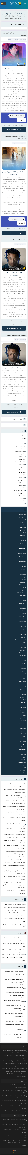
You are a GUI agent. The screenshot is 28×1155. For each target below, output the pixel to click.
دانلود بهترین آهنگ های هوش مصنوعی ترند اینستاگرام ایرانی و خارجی (13, 950)
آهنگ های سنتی (22, 470)
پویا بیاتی (23, 726)
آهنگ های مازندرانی (21, 457)
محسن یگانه (22, 707)
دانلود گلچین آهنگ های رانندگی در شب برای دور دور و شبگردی (14, 925)
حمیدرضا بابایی (22, 634)
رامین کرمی (22, 629)
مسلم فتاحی (22, 595)
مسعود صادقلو (22, 561)
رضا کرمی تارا (22, 637)
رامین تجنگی (22, 546)
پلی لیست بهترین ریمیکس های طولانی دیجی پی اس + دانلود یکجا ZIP (14, 796)
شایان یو (23, 679)
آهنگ (24, 504)
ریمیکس (23, 441)
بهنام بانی (23, 613)
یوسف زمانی (22, 530)
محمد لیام (23, 645)
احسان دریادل (22, 687)
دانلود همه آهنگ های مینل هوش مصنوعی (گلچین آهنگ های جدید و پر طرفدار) (13, 939)
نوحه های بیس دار (21, 436)
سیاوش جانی (22, 734)
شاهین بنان (22, 760)
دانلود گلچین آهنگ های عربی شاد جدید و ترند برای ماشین (14, 919)
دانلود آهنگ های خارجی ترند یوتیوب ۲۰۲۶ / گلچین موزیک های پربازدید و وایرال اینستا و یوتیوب (15, 835)
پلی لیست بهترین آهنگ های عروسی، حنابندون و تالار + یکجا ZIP (14, 818)
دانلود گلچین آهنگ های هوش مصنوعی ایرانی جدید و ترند (14, 944)
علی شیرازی (22, 627)
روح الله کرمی (22, 616)
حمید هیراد (22, 567)
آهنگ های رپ (22, 475)
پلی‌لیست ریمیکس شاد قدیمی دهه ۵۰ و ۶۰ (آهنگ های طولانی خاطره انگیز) (14, 886)
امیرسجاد (23, 666)
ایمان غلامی (23, 757)
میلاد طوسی (22, 773)
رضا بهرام (23, 577)
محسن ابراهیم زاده (21, 593)
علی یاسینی (22, 582)
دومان (23, 606)
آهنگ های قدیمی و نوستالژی (19, 462)
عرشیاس (23, 731)
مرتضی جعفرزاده (21, 553)
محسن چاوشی (22, 517)
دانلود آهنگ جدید (14, 1153)
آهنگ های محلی (22, 454)
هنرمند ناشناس (22, 514)
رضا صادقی (23, 540)
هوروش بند (22, 611)
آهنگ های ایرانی (22, 493)
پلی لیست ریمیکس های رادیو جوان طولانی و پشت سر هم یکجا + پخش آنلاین (13, 813)
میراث (23, 736)
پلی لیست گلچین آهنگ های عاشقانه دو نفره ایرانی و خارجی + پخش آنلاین (14, 846)
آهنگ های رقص (22, 472)
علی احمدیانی (22, 520)
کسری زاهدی (22, 598)
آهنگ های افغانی (21, 496)
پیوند (24, 767)
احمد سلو (23, 632)
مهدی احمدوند (22, 548)
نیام (24, 642)
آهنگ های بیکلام (21, 488)
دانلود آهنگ (20, 120)
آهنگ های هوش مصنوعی (20, 451)
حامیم (24, 564)
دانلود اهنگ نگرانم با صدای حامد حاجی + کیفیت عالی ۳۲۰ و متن (13, 1069)
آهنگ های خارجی (21, 477)
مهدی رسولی (22, 543)
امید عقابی (23, 668)
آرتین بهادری (22, 770)
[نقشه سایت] (15, 1150)
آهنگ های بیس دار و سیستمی (19, 490)
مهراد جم (23, 752)
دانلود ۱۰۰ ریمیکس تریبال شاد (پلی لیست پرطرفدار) (14, 882)
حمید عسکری (22, 580)
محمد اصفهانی (22, 684)
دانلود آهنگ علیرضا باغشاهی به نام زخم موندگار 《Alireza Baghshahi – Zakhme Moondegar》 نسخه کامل (14, 865)
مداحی (23, 438)
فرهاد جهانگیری (22, 600)
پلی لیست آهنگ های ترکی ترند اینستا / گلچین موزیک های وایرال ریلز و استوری (14, 790)
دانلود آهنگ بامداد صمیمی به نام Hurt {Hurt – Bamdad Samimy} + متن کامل (15, 1075)
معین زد (23, 572)
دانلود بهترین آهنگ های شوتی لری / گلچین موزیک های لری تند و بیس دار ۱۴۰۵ (14, 914)
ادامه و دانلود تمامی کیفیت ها (13, 129)
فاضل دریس (22, 739)
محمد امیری (22, 608)
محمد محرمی (22, 535)
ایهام (24, 715)
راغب (24, 587)
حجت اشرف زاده (22, 658)
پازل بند (23, 744)
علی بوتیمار (23, 647)
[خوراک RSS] (13, 1150)
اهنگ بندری (22, 449)
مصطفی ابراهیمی (21, 559)
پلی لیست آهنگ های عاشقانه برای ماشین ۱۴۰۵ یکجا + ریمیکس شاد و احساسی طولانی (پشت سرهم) (14, 908)
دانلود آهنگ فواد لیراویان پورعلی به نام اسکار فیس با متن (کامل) (14, 1057)
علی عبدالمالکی (22, 749)
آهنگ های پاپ (22, 485)
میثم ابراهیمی (22, 556)
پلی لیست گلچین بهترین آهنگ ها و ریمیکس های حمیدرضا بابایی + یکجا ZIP (15, 852)
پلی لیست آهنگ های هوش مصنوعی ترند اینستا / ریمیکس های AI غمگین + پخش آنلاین (15, 858)
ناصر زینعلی (22, 697)
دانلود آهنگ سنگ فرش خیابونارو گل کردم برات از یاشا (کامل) (13, 958)
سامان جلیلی (22, 551)
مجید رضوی (22, 522)
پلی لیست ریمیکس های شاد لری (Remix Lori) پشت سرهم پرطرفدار (14, 830)
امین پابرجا (23, 765)
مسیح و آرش (22, 741)
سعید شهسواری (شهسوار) (20, 640)
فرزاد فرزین (22, 624)
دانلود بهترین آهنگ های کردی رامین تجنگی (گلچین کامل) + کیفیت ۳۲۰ (14, 872)
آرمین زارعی (22, 650)
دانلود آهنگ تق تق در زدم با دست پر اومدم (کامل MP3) (13, 955)
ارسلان (23, 663)
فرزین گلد (23, 702)
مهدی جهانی (22, 728)
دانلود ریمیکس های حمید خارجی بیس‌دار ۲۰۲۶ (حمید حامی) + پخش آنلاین (14, 807)
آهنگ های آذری (22, 498)
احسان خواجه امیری (21, 653)
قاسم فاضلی (22, 754)
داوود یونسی (22, 747)
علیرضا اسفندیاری (21, 762)
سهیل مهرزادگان (21, 585)
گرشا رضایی (22, 569)
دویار (24, 700)
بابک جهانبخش (22, 723)
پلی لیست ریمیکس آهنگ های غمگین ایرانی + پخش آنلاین (14, 824)
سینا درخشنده (22, 676)
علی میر (23, 705)
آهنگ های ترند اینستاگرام (20, 480)
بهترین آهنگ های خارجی (18, 419)
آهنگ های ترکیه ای (21, 483)
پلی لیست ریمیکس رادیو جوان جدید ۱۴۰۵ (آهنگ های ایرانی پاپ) (14, 877)
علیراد (23, 661)
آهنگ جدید (22, 501)
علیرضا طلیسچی (22, 621)
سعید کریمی (22, 721)
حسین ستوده (22, 671)
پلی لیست (23, 444)
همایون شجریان (22, 681)
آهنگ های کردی (22, 459)
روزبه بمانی (22, 689)
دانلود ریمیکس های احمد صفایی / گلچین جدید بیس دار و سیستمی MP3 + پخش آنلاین (13, 785)
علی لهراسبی (22, 694)
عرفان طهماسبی (22, 525)
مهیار (24, 533)
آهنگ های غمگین (21, 464)
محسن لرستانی (22, 538)
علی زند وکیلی (22, 603)
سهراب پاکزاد (22, 655)
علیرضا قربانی (22, 527)
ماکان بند (23, 590)
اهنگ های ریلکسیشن (20, 446)
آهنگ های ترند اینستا (18, 425)
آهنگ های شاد (22, 467)
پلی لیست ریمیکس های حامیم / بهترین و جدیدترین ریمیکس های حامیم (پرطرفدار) (14, 801)
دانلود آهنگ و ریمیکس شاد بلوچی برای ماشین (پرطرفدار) (15, 891)
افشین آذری (22, 718)
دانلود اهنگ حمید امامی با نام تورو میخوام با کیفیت (16, 1071)
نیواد (24, 674)
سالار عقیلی (22, 574)
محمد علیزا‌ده (22, 692)
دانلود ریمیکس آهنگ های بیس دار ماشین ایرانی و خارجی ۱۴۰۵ (14, 841)
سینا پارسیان (22, 710)
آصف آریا (23, 713)
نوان (24, 619)
